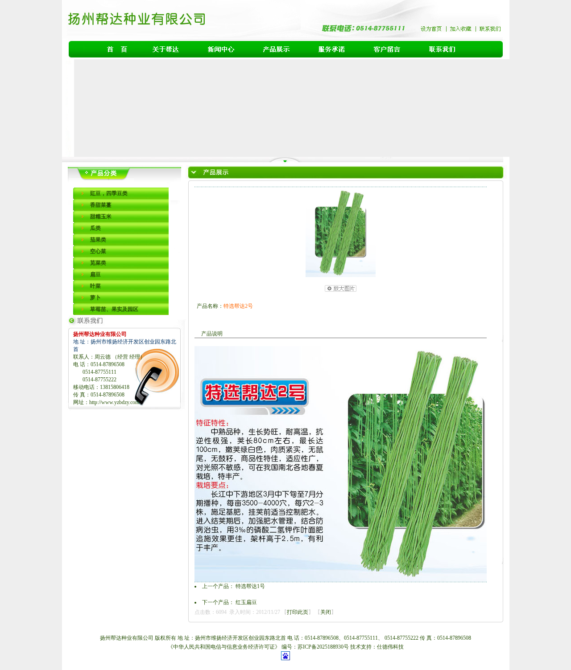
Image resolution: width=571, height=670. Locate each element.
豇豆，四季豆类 (109, 193)
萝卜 (95, 297)
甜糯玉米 (101, 216)
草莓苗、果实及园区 (114, 309)
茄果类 (98, 240)
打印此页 (297, 612)
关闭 (325, 612)
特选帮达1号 (250, 586)
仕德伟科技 (390, 647)
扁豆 (95, 274)
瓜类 (95, 228)
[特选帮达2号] (341, 275)
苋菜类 (98, 263)
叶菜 (95, 286)
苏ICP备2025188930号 (324, 647)
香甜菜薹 (101, 205)
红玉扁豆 (246, 602)
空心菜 (98, 251)
